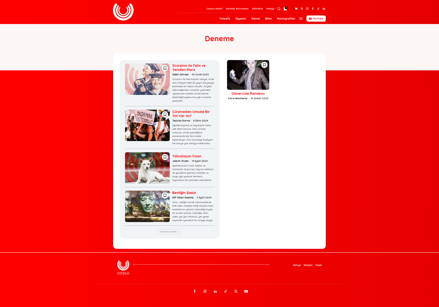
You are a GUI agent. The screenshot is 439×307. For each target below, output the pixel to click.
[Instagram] (307, 8)
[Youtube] (246, 291)
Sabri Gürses (180, 74)
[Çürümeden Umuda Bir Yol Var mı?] (147, 125)
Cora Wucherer (238, 98)
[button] (279, 8)
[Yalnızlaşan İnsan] (147, 168)
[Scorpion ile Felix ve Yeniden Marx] (147, 79)
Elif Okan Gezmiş (182, 197)
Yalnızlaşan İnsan (186, 156)
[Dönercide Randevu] (248, 75)
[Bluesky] (296, 8)
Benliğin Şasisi (184, 192)
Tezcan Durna (181, 120)
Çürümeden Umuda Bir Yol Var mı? (191, 113)
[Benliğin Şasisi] (147, 206)
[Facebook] (313, 8)
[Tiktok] (318, 8)
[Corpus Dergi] (143, 11)
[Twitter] (302, 8)
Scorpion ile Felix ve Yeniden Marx (189, 67)
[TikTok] (225, 291)
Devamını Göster (169, 231)
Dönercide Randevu (248, 93)
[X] (236, 291)
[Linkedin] (324, 8)
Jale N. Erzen (180, 161)
